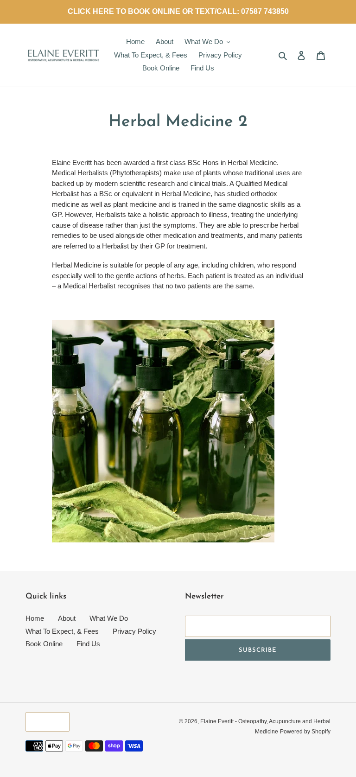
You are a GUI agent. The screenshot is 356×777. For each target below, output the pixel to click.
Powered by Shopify (305, 731)
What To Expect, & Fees (62, 631)
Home (34, 618)
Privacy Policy (134, 631)
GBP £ (45, 722)
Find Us (88, 644)
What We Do (108, 618)
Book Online (44, 644)
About (67, 618)
